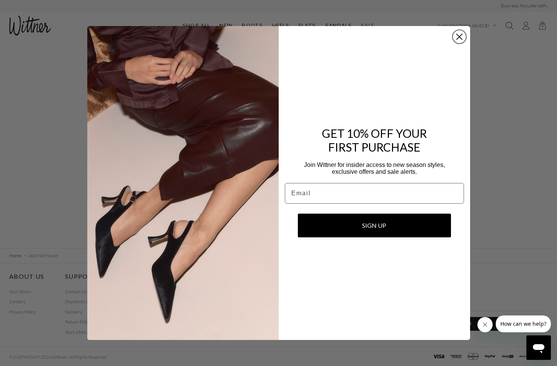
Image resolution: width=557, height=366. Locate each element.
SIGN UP (374, 225)
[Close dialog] (459, 37)
